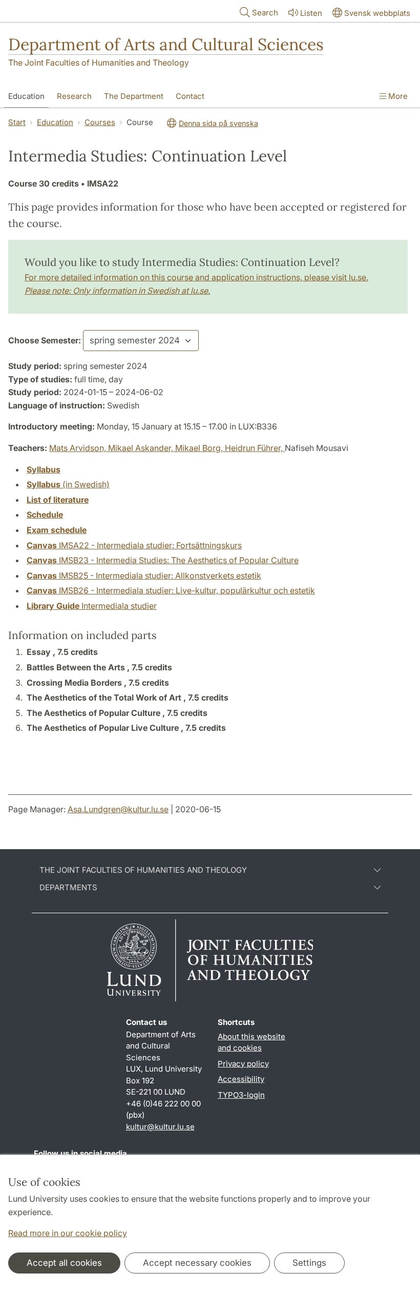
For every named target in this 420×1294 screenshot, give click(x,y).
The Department (133, 96)
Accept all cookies (64, 1263)
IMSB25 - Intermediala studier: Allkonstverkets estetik (144, 575)
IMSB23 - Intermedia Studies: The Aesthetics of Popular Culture (163, 560)
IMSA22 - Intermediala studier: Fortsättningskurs (134, 545)
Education (26, 96)
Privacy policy (243, 1064)
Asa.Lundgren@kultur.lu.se (118, 809)
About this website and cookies (251, 1042)
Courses (100, 122)
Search (265, 12)
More (397, 96)
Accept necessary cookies (197, 1263)
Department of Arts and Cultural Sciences (166, 44)
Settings (309, 1263)
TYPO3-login (241, 1095)
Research (74, 96)
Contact (190, 96)
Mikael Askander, (141, 448)
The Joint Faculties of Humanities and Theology (98, 62)
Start (17, 122)
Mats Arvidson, (78, 448)
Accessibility (241, 1079)
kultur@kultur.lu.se (160, 1127)
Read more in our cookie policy (67, 1233)
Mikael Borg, (200, 448)
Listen (311, 13)
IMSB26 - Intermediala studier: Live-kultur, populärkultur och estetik (171, 590)
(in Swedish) (68, 484)
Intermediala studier (92, 606)
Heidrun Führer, (255, 448)
